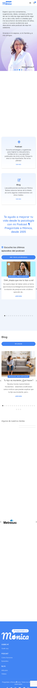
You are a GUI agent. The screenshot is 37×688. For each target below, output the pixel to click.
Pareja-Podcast (22, 276)
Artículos (12, 376)
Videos (3, 674)
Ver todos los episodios (18, 257)
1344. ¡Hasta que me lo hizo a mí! (18, 280)
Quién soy (4, 648)
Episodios (12, 276)
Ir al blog (18, 344)
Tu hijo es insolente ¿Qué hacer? (18, 380)
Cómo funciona (6, 658)
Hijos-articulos (22, 376)
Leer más (18, 296)
